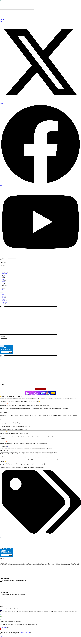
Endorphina (71, 563)
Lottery (36, 564)
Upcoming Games (4, 302)
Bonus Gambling (48, 563)
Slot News (28, 563)
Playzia (78, 564)
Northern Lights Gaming (7, 563)
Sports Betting (41, 563)
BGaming (39, 563)
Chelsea (28, 564)
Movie (44, 564)
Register (11, 352)
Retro (63, 563)
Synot (62, 563)
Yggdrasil (3, 563)
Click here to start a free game (40, 388)
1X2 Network (34, 564)
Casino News (3, 336)
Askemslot (54, 563)
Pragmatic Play (21, 564)
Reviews (22, 563)
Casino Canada (10, 563)
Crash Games (3, 297)
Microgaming (20, 563)
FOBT (54, 564)
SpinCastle (2, 19)
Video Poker (3, 303)
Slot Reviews (53, 564)
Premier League (31, 563)
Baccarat (3, 294)
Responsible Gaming (4, 338)
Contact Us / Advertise (24, 632)
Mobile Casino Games (25, 563)
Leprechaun (38, 564)
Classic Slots (3, 296)
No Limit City (4, 564)
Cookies (29, 632)
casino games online (16, 563)
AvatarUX (70, 564)
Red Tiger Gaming (35, 563)
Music (6, 564)
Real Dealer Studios (31, 564)
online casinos (24, 564)
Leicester (13, 563)
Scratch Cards (3, 300)
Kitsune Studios (72, 564)
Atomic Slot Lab (1, 564)
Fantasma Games (76, 564)
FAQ (1, 340)
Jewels (26, 564)
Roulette (3, 299)
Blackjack (3, 295)
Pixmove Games (41, 564)
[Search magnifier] (1, 259)
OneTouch (15, 564)
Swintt (55, 563)
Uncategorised (4, 301)
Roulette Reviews (58, 563)
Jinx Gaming (44, 563)
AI (43, 564)
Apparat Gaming (18, 564)
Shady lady (50, 564)
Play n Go (61, 564)
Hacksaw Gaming (9, 564)
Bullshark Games (67, 564)
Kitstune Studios (65, 563)
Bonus (59, 564)
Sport (37, 563)
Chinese (60, 563)
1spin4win (52, 563)
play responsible (4, 627)
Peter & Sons (57, 564)
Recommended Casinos (78, 563)
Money (46, 563)
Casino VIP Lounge (47, 564)
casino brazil (68, 563)
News (2, 298)
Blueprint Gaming (74, 563)
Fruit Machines (12, 564)
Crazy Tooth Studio (64, 564)
